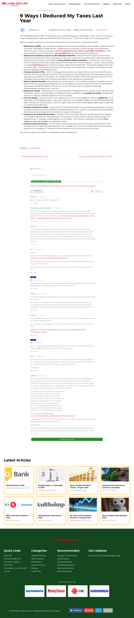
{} (56, 181)
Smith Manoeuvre (40, 65)
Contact (7, 571)
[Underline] (37, 181)
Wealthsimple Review (65, 565)
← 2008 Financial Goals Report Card (34, 156)
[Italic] (35, 181)
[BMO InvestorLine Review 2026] (19, 510)
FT (39, 30)
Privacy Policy (54, 611)
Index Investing (37, 559)
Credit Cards (36, 571)
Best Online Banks (64, 571)
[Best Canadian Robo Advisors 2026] (115, 510)
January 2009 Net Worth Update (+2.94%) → (96, 156)
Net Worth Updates (11, 562)
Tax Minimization (34, 148)
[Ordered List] (43, 181)
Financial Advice (74, 4)
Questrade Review (64, 562)
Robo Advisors (36, 562)
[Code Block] (51, 181)
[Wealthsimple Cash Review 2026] (51, 510)
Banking (106, 4)
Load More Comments (67, 439)
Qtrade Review (63, 559)
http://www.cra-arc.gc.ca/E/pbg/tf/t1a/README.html (49, 258)
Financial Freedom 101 (12, 559)
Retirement (117, 4)
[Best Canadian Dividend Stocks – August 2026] (83, 480)
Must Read (8, 565)
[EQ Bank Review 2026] (19, 480)
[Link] (54, 181)
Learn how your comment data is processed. (78, 186)
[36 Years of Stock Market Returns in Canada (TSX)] (83, 510)
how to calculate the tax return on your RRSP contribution (80, 51)
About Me (8, 556)
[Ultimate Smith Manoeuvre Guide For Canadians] (115, 480)
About (127, 4)
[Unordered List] (46, 181)
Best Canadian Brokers (57, 4)
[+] (59, 181)
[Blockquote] (48, 181)
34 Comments (101, 30)
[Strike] (40, 181)
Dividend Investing (38, 556)
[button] (66, 4)
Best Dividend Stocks (91, 4)
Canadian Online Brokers (67, 556)
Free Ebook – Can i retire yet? (15, 568)
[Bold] (32, 181)
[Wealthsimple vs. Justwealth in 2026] (51, 480)
